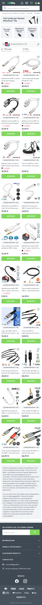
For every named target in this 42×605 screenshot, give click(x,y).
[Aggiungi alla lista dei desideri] (18, 57)
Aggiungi (11, 91)
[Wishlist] (31, 3)
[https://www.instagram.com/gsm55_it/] (25, 581)
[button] (10, 83)
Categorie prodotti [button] (11, 553)
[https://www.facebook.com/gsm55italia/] (17, 581)
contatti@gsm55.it (12, 565)
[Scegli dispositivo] (38, 44)
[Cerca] (5, 8)
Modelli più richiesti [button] (11, 547)
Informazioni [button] (8, 541)
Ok (35, 532)
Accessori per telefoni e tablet (13, 13)
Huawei (29, 13)
